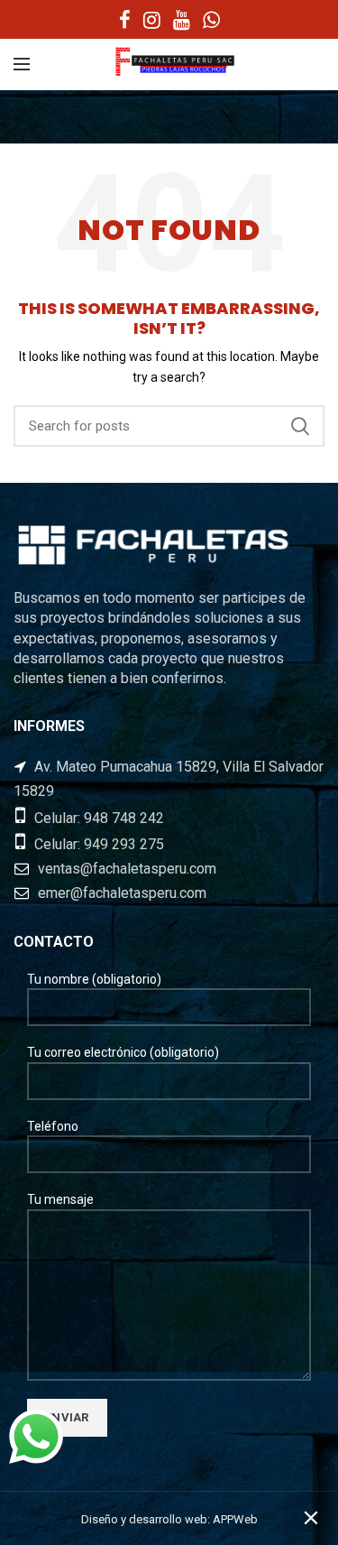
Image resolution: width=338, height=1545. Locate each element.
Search (300, 426)
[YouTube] (181, 20)
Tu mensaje (60, 1199)
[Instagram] (152, 20)
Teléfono (52, 1126)
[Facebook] (125, 20)
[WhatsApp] (211, 20)
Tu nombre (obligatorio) (94, 979)
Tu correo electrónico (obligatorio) (123, 1052)
